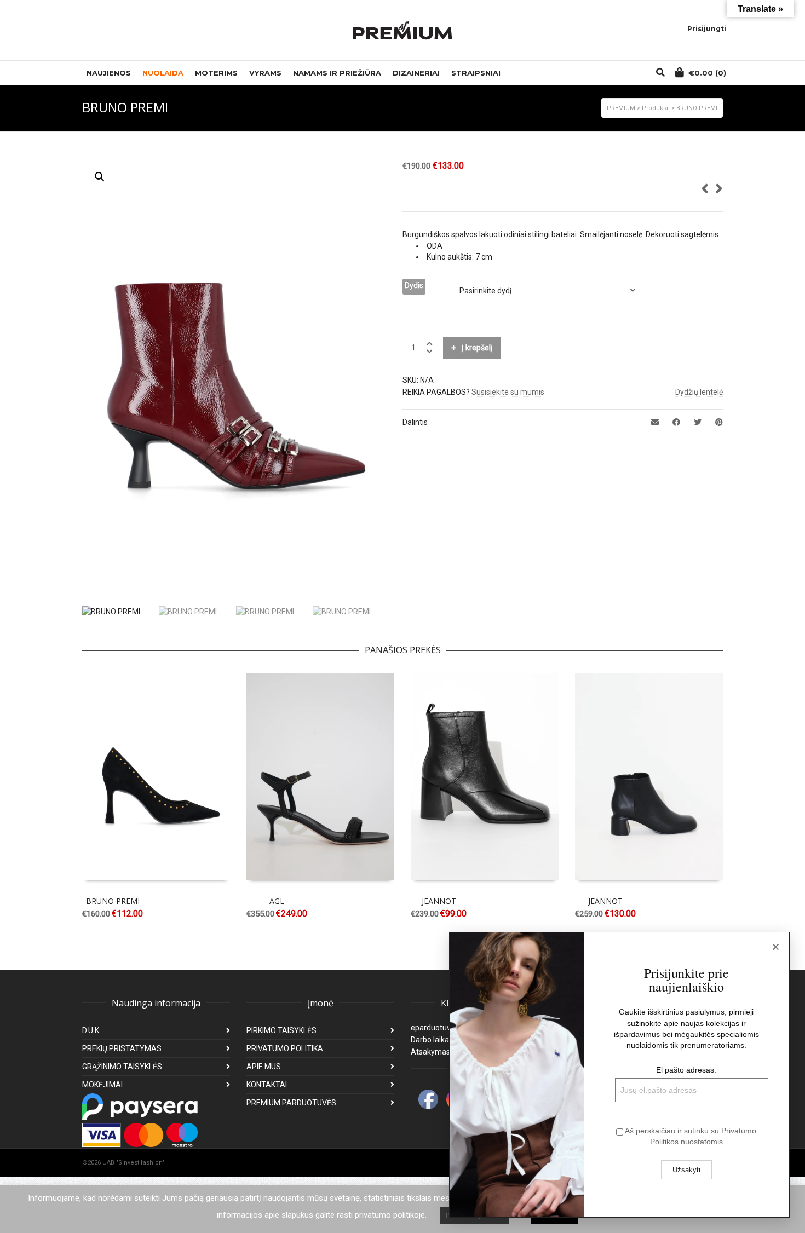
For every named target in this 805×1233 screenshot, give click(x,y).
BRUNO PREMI (113, 901)
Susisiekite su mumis (508, 392)
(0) (707, 72)
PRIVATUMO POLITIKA (284, 1048)
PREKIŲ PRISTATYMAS (122, 1048)
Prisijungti (706, 29)
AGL (276, 901)
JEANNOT (439, 901)
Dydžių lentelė (699, 392)
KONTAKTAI (266, 1084)
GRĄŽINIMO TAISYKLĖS (122, 1066)
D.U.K (90, 1030)
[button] (100, 177)
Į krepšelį (477, 347)
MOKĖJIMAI (102, 1084)
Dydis (414, 285)
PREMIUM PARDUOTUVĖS (291, 1102)
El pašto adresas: (686, 1069)
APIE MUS (263, 1066)
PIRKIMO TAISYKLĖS (281, 1030)
